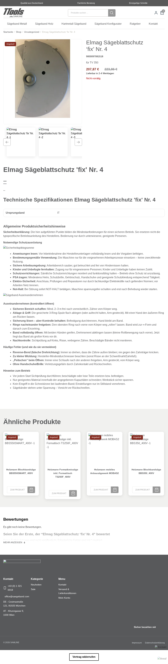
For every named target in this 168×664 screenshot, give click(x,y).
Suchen (112, 13)
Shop (18, 32)
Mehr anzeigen (13, 542)
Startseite (8, 32)
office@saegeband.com (17, 596)
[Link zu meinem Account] (156, 13)
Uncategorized (31, 32)
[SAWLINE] (18, 13)
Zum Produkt (17, 490)
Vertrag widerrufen (84, 656)
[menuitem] (18, 24)
